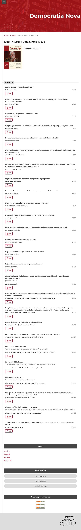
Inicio (6, 35)
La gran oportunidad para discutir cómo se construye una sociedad (29, 215)
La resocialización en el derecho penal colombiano (23, 322)
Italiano (7, 457)
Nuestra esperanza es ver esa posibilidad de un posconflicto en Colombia (31, 138)
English (6, 451)
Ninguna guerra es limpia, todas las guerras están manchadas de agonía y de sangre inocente (39, 126)
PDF (9, 93)
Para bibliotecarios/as (40, 486)
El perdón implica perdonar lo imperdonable (21, 114)
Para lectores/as (40, 476)
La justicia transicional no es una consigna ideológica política (27, 179)
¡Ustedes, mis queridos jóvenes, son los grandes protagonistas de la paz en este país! (36, 227)
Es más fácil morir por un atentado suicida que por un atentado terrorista (32, 191)
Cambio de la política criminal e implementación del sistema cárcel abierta (32, 334)
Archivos (13, 35)
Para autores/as (41, 481)
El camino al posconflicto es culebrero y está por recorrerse (26, 203)
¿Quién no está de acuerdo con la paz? (19, 87)
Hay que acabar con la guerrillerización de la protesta (24, 252)
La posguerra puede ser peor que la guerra (20, 240)
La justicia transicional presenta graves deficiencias (24, 264)
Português (7, 460)
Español (7, 454)
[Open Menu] (4, 2)
